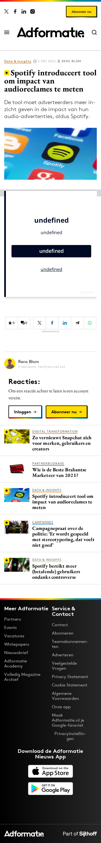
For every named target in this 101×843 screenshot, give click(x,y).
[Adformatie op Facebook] (15, 11)
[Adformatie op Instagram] (32, 11)
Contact (60, 624)
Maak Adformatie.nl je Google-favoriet (68, 720)
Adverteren (63, 654)
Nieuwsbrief (16, 652)
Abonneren (63, 633)
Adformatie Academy (15, 663)
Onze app (61, 706)
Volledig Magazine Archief (22, 677)
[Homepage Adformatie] (50, 32)
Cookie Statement (69, 685)
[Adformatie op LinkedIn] (24, 11)
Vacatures (14, 635)
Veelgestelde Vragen (64, 666)
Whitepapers (16, 644)
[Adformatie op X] (6, 11)
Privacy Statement (70, 676)
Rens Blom (71, 61)
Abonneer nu (81, 11)
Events (10, 627)
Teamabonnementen (70, 644)
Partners (12, 619)
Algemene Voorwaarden (65, 696)
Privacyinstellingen (70, 736)
